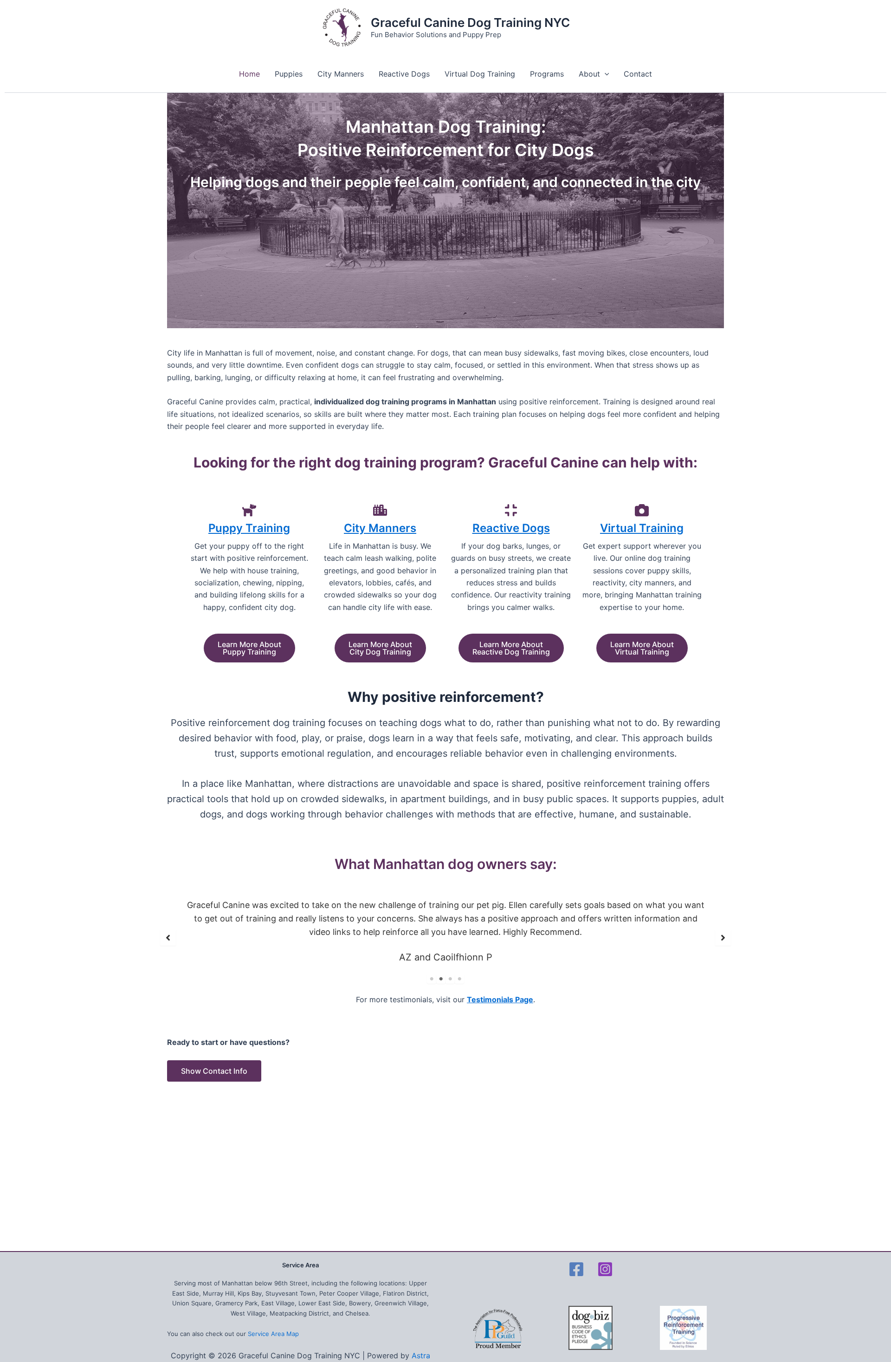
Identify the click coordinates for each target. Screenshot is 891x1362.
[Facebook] (576, 1269)
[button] (168, 938)
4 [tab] (459, 979)
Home (249, 73)
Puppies (289, 73)
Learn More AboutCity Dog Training (380, 648)
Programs (547, 73)
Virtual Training (642, 528)
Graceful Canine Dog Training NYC (470, 22)
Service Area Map (273, 1333)
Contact (638, 73)
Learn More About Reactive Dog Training (511, 648)
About (589, 73)
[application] (604, 73)
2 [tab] (441, 979)
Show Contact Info (214, 1071)
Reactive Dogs (404, 73)
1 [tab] (431, 979)
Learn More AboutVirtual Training (642, 648)
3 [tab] (450, 979)
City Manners (340, 73)
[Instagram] (605, 1269)
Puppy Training (249, 528)
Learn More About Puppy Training (249, 648)
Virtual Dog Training (480, 73)
